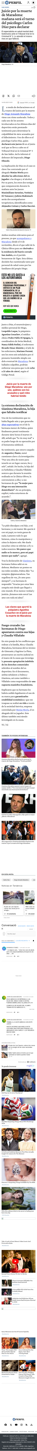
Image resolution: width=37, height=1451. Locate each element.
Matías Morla (22, 709)
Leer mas (31, 1009)
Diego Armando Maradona (21, 880)
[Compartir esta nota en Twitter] (8, 96)
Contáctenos (23, 1431)
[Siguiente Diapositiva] (34, 902)
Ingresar (28, 3)
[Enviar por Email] (19, 96)
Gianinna (27, 560)
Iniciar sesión (22, 926)
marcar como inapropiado (30, 957)
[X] (11, 1425)
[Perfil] (18, 1420)
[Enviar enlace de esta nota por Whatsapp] (13, 96)
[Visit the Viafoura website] (31, 1062)
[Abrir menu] (3, 2)
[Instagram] (21, 1425)
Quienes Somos (14, 1431)
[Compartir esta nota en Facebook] (3, 96)
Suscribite (10, 311)
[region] (18, 994)
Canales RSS (5, 1431)
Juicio (34, 880)
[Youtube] (16, 1425)
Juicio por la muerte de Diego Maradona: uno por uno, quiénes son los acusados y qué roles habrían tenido (18, 390)
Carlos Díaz (6, 880)
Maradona (23, 361)
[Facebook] (6, 1425)
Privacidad (31, 1431)
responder (9, 956)
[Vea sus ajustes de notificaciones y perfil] (33, 3)
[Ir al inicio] (13, 2)
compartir (23, 956)
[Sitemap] (31, 1425)
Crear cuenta (30, 926)
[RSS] (26, 1425)
